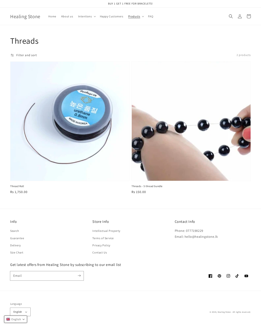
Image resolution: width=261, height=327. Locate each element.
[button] (230, 16)
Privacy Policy (101, 245)
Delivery (15, 245)
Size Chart (16, 252)
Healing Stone (224, 312)
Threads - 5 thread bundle (147, 186)
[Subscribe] (79, 275)
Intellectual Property (106, 231)
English (17, 312)
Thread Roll (17, 186)
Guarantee (17, 238)
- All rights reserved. (241, 312)
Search (14, 231)
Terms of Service (103, 238)
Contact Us (99, 252)
